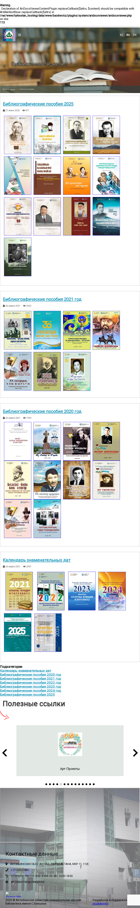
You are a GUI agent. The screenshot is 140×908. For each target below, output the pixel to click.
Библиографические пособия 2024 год (30, 691)
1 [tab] (46, 784)
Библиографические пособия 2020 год (42, 411)
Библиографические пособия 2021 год (42, 299)
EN (134, 35)
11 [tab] (83, 784)
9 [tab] (75, 784)
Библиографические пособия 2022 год (30, 683)
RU (128, 35)
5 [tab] (61, 784)
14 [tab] (94, 784)
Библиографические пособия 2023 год (30, 687)
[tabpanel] (70, 750)
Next (135, 753)
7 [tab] (68, 784)
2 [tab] (50, 784)
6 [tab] (64, 784)
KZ (122, 35)
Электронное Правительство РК (70, 769)
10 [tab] (79, 784)
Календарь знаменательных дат (37, 560)
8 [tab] (72, 784)
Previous (4, 753)
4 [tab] (57, 784)
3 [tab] (54, 784)
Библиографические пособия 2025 (38, 103)
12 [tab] (86, 784)
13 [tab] (90, 784)
